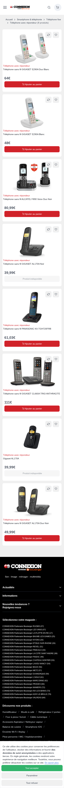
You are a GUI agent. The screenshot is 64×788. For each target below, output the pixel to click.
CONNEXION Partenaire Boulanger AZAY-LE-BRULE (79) (26, 694)
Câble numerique (38, 717)
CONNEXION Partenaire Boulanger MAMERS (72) (23, 687)
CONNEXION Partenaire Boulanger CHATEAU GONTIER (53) (28, 660)
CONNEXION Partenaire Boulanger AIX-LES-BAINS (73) (26, 691)
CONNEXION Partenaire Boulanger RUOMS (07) (23, 626)
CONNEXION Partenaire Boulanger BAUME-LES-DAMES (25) (28, 636)
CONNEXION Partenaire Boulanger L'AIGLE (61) (23, 677)
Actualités (8, 587)
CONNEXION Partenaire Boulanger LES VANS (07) (24, 630)
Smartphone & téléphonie (29, 19)
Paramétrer (32, 775)
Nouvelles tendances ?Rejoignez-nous (16, 606)
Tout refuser (32, 783)
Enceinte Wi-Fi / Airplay (13, 732)
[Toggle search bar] (49, 7)
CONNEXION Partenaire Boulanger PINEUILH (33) (24, 650)
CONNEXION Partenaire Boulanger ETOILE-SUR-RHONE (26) (28, 643)
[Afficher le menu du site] (4, 7)
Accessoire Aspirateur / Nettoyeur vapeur (22, 722)
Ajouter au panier (33, 84)
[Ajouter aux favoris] (56, 35)
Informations (9, 595)
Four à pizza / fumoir (16, 717)
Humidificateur (9, 712)
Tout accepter (32, 768)
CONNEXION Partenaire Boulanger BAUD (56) (22, 667)
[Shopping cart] (58, 7)
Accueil (9, 19)
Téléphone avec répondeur (23, 22)
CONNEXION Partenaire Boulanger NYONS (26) (22, 640)
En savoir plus (52, 762)
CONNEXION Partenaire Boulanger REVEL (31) (22, 647)
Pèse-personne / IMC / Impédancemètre (22, 736)
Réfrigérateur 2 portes (49, 712)
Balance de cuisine (11, 727)
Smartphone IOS (33, 727)
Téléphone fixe (53, 19)
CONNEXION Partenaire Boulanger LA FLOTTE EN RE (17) (27, 633)
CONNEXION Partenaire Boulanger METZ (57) (22, 670)
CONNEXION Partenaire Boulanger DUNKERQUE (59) (25, 674)
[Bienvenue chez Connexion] (20, 7)
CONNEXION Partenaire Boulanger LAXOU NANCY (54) (26, 664)
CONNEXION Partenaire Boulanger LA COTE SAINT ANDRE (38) (29, 653)
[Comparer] (48, 35)
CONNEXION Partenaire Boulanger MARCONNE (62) (25, 681)
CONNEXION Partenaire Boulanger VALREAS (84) (23, 698)
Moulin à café (27, 712)
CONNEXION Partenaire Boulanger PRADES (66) (23, 684)
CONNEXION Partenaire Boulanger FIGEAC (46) (23, 657)
